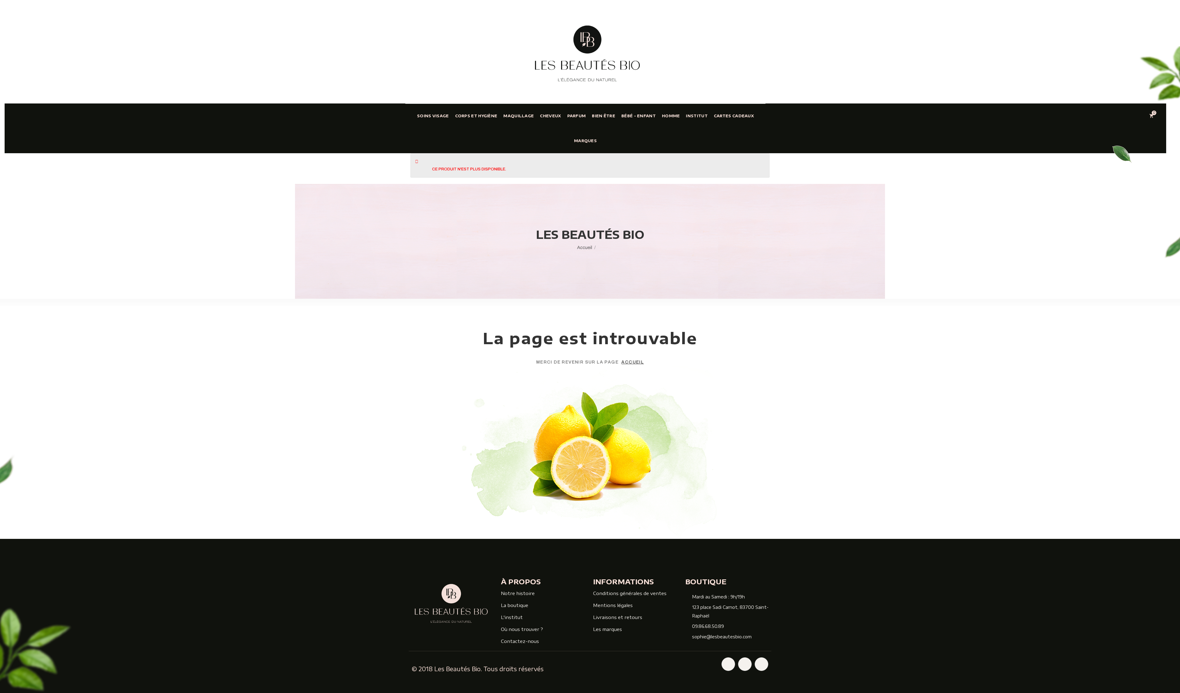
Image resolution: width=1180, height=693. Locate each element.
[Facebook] (728, 664)
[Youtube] (761, 664)
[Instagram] (745, 664)
